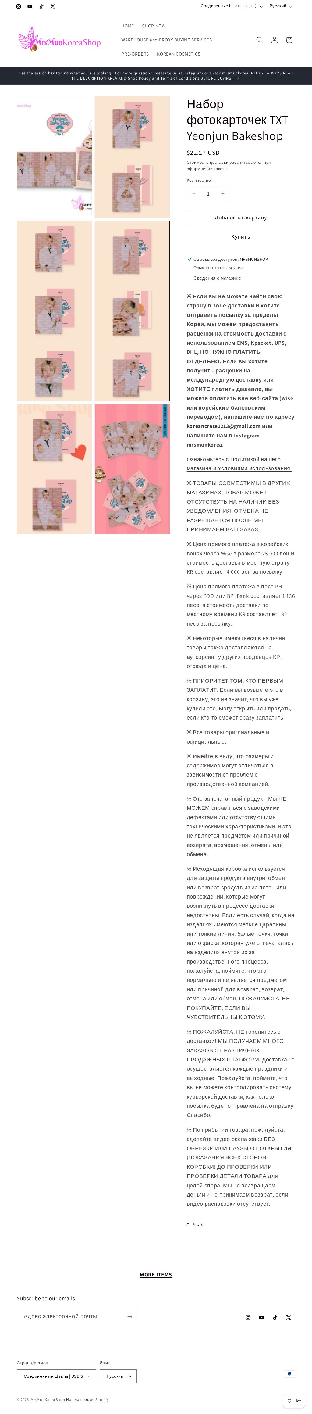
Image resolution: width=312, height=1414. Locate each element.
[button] (259, 40)
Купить (241, 236)
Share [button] (199, 1224)
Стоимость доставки (208, 162)
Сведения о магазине (217, 278)
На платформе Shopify (87, 1399)
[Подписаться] (129, 1317)
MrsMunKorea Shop (48, 1399)
